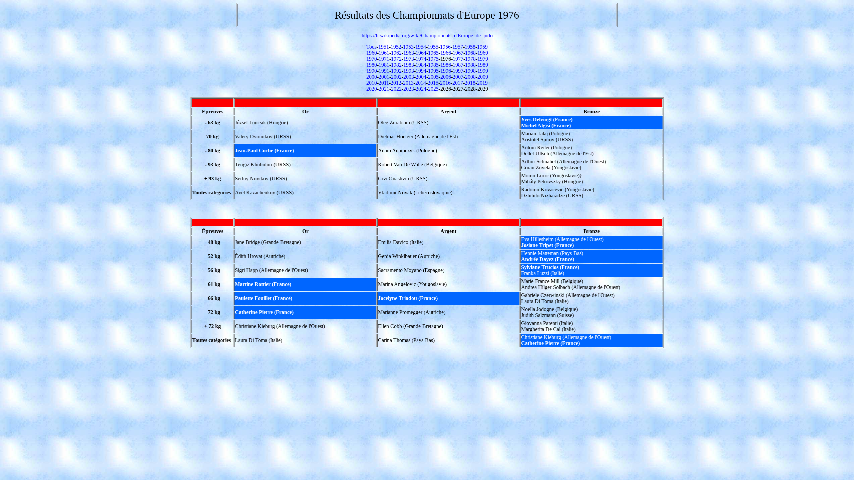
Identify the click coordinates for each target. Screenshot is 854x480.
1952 (396, 47)
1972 (396, 59)
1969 (482, 53)
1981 (384, 65)
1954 (420, 47)
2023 (408, 89)
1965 (433, 53)
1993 (408, 71)
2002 (396, 77)
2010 (371, 83)
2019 (482, 83)
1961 (384, 53)
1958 (470, 47)
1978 (470, 59)
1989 (482, 65)
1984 (421, 65)
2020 (371, 89)
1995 (433, 71)
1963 (408, 53)
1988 (470, 65)
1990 (371, 71)
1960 (371, 53)
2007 (458, 77)
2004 (421, 77)
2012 (396, 83)
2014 (420, 83)
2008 (470, 77)
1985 (433, 65)
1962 (396, 53)
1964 (421, 53)
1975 (433, 59)
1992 (396, 71)
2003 (408, 77)
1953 (408, 47)
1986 (445, 65)
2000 (371, 77)
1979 (482, 59)
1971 (384, 59)
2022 (396, 89)
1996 (445, 71)
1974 (421, 59)
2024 (421, 89)
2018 (470, 83)
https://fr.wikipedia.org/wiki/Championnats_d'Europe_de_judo (427, 35)
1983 (408, 65)
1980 (371, 65)
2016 (445, 83)
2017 (457, 83)
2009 (482, 77)
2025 (433, 89)
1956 (445, 47)
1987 (458, 65)
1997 (458, 71)
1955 (433, 47)
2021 (384, 89)
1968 (470, 53)
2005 (433, 77)
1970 (371, 59)
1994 (421, 71)
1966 (445, 53)
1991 (384, 71)
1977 (458, 59)
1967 (458, 53)
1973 (408, 59)
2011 (384, 83)
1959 (482, 47)
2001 (384, 77)
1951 (383, 47)
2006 (445, 77)
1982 (396, 65)
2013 (408, 83)
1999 (482, 71)
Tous (371, 47)
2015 (433, 83)
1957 (457, 47)
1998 (470, 71)
